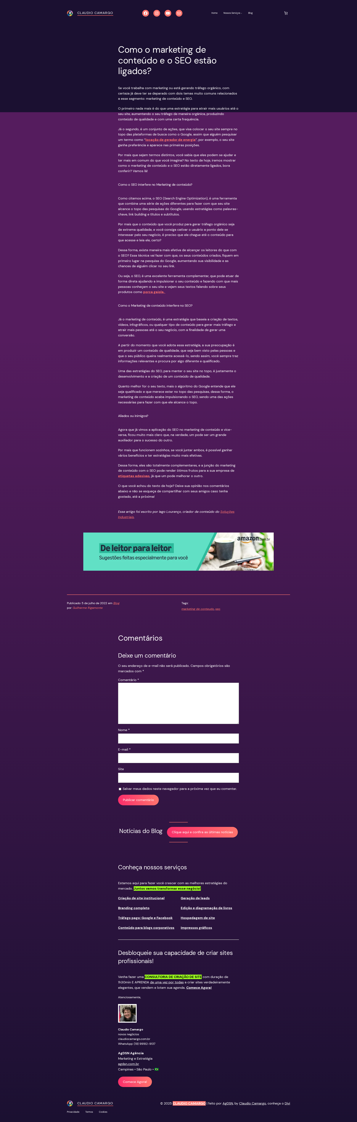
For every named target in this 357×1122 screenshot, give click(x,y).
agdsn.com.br (128, 1064)
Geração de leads (195, 898)
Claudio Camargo (95, 13)
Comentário (128, 680)
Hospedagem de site (198, 918)
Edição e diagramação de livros (206, 908)
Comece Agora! (135, 1082)
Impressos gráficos (196, 928)
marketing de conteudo (197, 609)
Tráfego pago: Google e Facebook (145, 918)
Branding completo (133, 908)
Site (121, 769)
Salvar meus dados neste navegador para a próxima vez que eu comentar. (180, 789)
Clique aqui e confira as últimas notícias (202, 832)
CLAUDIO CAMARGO (189, 1103)
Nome (124, 730)
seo (217, 609)
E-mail (124, 749)
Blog (116, 603)
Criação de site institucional (141, 898)
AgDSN (228, 1103)
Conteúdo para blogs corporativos (146, 928)
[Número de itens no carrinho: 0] (286, 13)
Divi (287, 1103)
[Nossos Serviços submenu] (241, 13)
